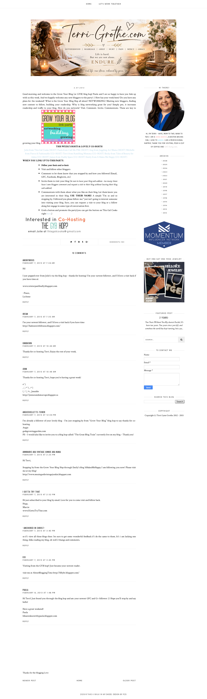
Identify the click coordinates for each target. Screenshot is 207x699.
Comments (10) (117, 242)
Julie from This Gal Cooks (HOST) (40, 150)
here (49, 213)
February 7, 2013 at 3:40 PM (39, 531)
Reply (26, 302)
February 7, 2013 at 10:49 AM (39, 372)
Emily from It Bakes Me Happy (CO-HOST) (106, 157)
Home (89, 4)
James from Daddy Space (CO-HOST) (67, 157)
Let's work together (110, 4)
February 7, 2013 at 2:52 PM (39, 495)
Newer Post (29, 681)
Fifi (24, 557)
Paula (25, 589)
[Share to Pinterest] (79, 242)
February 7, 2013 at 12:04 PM (39, 415)
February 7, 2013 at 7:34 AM (39, 263)
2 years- (164, 317)
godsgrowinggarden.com (34, 431)
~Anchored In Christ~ (34, 527)
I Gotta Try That (31, 491)
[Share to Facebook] (75, 242)
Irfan (25, 313)
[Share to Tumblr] (82, 242)
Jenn (25, 368)
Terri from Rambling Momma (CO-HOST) (83, 153)
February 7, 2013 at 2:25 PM (39, 455)
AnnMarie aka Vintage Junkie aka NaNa (42, 451)
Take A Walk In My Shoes (99, 694)
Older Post (129, 681)
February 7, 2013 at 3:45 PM (39, 560)
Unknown (27, 343)
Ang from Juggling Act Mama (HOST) (107, 150)
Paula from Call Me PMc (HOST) (73, 150)
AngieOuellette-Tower (34, 412)
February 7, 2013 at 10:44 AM (39, 346)
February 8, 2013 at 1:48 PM (39, 593)
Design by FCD (119, 694)
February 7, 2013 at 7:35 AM (39, 317)
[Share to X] (71, 242)
